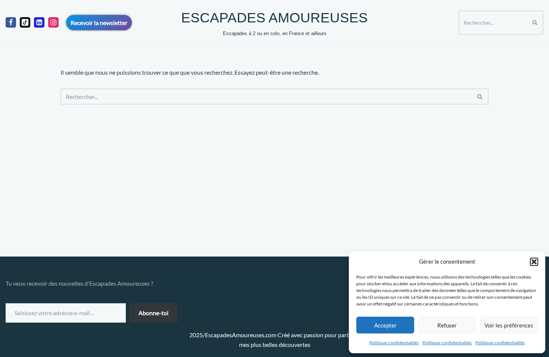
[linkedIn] (39, 22)
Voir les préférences (508, 325)
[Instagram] (53, 22)
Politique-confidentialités (394, 342)
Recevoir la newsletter (99, 22)
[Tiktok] (25, 22)
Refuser (447, 325)
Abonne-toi (153, 312)
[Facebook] (11, 22)
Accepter (385, 325)
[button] (534, 262)
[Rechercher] (535, 22)
